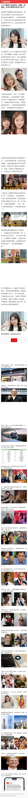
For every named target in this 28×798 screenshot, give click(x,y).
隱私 (13, 795)
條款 (11, 795)
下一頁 (14, 340)
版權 (15, 795)
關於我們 (2, 795)
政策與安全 (7, 795)
